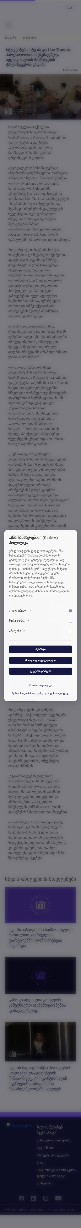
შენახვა (41, 649)
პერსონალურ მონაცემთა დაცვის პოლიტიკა (40, 693)
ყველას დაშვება (41, 671)
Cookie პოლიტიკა (40, 685)
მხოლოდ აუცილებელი (40, 660)
